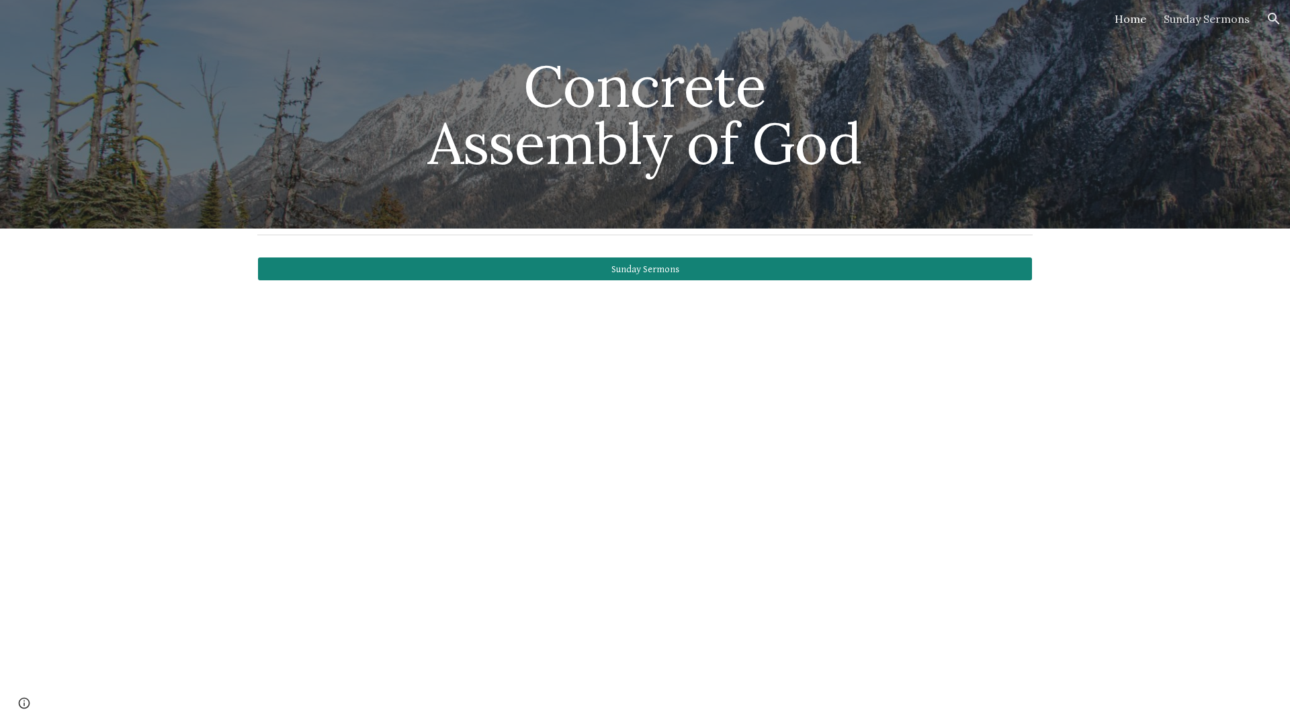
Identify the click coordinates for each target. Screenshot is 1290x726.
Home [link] (1130, 19)
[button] (1274, 19)
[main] (645, 114)
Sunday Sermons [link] (1207, 19)
